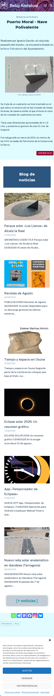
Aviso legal (44, 692)
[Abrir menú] (45, 5)
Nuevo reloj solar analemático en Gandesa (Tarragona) (26, 562)
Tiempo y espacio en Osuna (24, 359)
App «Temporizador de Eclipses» (21, 491)
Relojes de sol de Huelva (27, 17)
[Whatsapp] (13, 615)
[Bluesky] (40, 615)
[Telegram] (18, 615)
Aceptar (27, 671)
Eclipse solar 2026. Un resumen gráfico (20, 424)
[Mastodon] (24, 615)
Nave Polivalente (13, 48)
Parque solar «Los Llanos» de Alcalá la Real (25, 228)
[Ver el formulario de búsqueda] (51, 5)
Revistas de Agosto (18, 293)
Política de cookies (12, 692)
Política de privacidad (30, 692)
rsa (17, 624)
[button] (49, 640)
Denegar (27, 678)
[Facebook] (29, 615)
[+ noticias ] (27, 600)
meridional (7, 624)
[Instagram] (35, 615)
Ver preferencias (27, 686)
